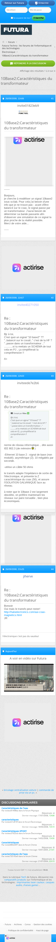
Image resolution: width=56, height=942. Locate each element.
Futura (8, 924)
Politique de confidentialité (20, 930)
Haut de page (42, 930)
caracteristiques (10, 819)
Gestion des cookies (43, 924)
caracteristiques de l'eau (15, 853)
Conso (28, 924)
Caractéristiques (10, 842)
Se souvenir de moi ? (22, 18)
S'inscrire (41, 3)
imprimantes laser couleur (30, 882)
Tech (23, 877)
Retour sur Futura (14, 3)
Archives (18, 924)
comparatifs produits (15, 879)
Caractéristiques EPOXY (14, 831)
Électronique (8, 51)
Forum (11, 42)
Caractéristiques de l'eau (15, 808)
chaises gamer (30, 885)
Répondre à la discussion (28, 63)
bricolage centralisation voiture (20, 790)
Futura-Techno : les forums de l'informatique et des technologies (26, 47)
